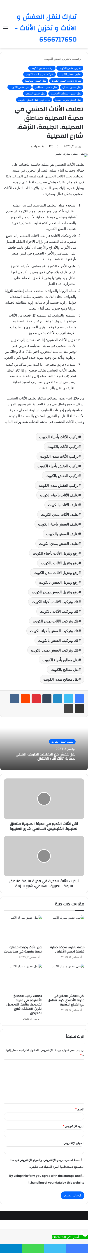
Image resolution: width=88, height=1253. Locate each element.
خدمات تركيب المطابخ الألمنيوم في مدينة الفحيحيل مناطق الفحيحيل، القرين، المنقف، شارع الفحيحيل (24, 1004)
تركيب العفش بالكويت (62, 475)
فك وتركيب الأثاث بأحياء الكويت (55, 601)
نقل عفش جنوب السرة (68, 99)
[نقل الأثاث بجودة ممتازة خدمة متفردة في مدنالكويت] (23, 929)
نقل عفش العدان (71, 87)
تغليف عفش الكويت (70, 74)
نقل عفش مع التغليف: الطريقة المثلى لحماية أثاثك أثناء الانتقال (46, 756)
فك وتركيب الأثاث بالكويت (59, 611)
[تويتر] (68, 698)
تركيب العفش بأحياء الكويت (58, 466)
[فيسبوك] (79, 698)
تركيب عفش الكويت (41, 68)
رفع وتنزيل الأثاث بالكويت (60, 563)
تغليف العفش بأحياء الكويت (58, 524)
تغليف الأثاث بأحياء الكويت (59, 495)
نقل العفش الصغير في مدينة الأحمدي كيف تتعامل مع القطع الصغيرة (66, 1000)
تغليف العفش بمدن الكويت (59, 543)
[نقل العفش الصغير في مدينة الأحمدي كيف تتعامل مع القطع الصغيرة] (65, 978)
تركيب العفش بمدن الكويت (58, 485)
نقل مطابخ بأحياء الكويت (60, 660)
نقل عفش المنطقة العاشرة (66, 93)
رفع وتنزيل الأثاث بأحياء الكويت (56, 553)
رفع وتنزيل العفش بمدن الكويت (55, 592)
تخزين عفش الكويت (56, 58)
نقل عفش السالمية (35, 80)
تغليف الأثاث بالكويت (63, 505)
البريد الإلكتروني (73, 1126)
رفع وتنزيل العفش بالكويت (59, 582)
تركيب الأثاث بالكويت (63, 446)
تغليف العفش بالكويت (62, 534)
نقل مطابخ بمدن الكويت (61, 679)
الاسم (79, 1109)
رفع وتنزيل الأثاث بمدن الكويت (56, 572)
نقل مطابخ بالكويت (65, 669)
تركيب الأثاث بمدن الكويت (59, 456)
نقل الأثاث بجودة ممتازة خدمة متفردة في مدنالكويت (23, 949)
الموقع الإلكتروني (73, 1143)
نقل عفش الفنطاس (46, 87)
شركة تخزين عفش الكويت (66, 80)
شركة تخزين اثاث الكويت (39, 74)
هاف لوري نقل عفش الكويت (34, 99)
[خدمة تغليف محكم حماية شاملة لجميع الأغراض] (65, 929)
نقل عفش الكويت (19, 87)
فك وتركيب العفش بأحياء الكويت (54, 631)
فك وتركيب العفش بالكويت (58, 640)
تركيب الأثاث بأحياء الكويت (59, 437)
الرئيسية (77, 58)
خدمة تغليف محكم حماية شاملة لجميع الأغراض (67, 949)
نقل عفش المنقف (35, 93)
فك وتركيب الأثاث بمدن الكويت (56, 621)
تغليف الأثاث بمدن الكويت (60, 514)
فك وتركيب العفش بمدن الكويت (55, 650)
